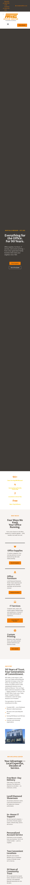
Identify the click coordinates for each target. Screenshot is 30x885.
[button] (8, 24)
